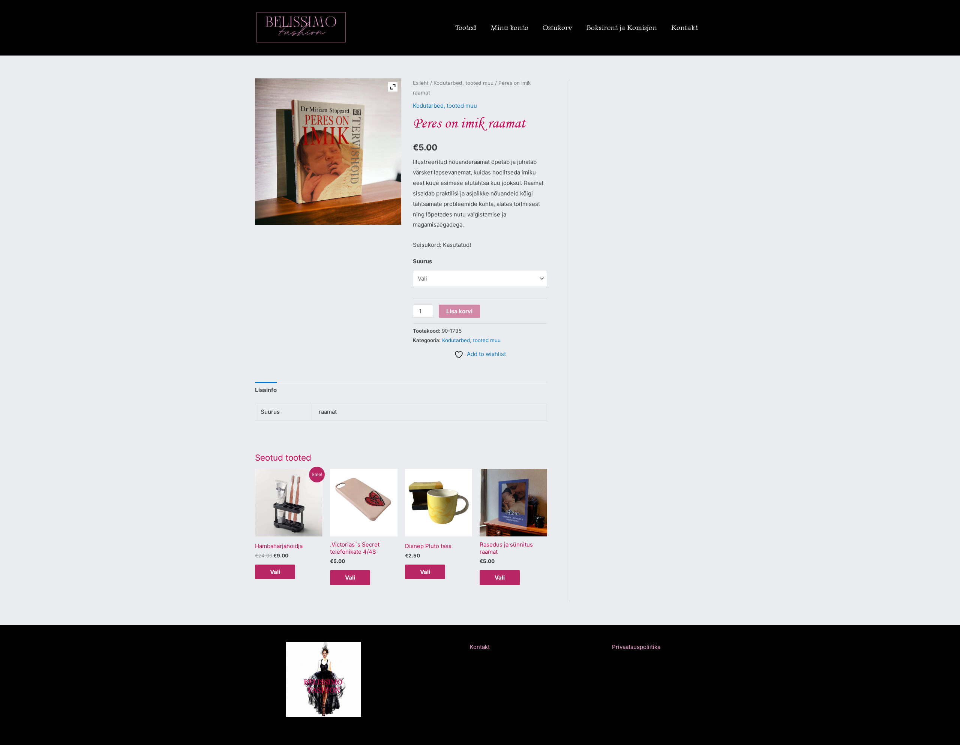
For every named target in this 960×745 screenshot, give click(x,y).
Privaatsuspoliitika (636, 646)
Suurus (422, 261)
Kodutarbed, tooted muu (464, 83)
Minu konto (509, 27)
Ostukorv (557, 27)
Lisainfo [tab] (266, 390)
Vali (275, 571)
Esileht (421, 83)
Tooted (465, 27)
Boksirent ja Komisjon (621, 27)
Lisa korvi (459, 311)
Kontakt (684, 27)
